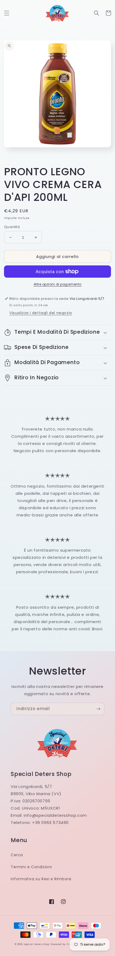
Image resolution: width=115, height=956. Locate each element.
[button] (7, 13)
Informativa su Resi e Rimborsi (41, 879)
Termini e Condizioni (31, 867)
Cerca (17, 855)
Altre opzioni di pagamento (58, 284)
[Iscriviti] (98, 709)
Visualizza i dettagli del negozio (40, 313)
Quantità (12, 226)
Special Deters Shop (36, 944)
